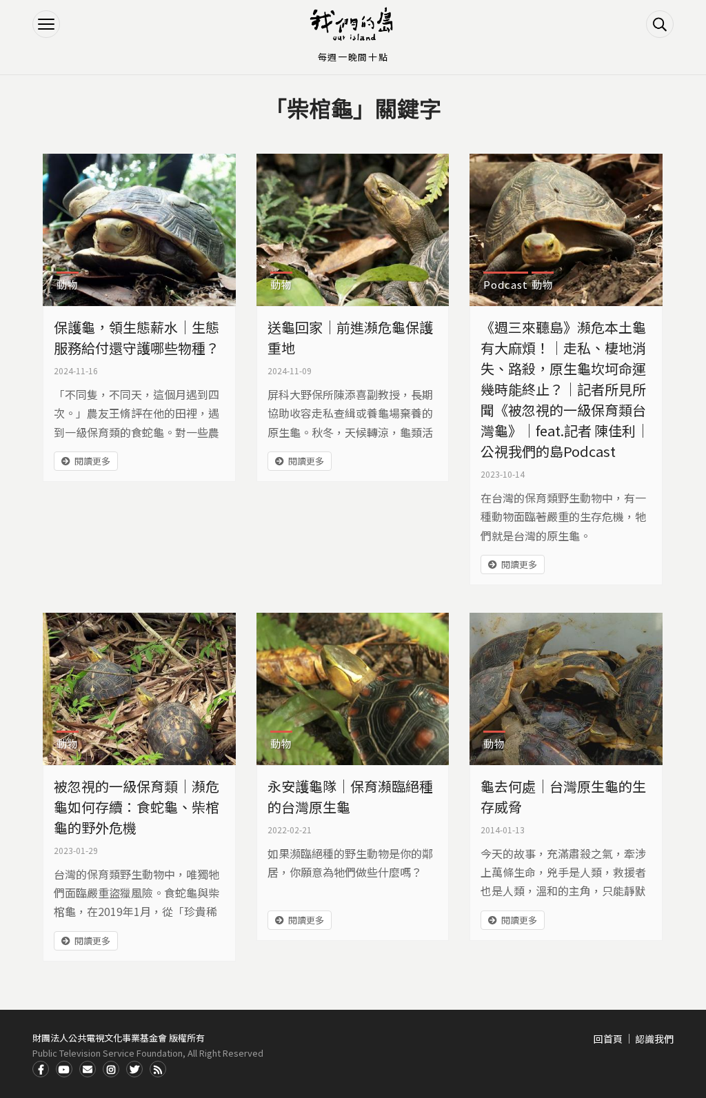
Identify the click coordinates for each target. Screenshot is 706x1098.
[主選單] (46, 24)
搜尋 (660, 24)
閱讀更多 (92, 460)
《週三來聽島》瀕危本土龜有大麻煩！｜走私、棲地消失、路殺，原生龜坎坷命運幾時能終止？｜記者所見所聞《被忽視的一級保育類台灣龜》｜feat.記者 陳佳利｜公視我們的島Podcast (565, 389)
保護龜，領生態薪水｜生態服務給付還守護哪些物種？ (136, 337)
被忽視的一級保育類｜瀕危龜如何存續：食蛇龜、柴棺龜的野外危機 (136, 806)
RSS (158, 1069)
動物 (68, 284)
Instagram (111, 1069)
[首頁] (353, 24)
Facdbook (40, 1069)
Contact (87, 1069)
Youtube (64, 1069)
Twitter (134, 1069)
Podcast (505, 284)
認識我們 (654, 1039)
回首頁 (608, 1039)
